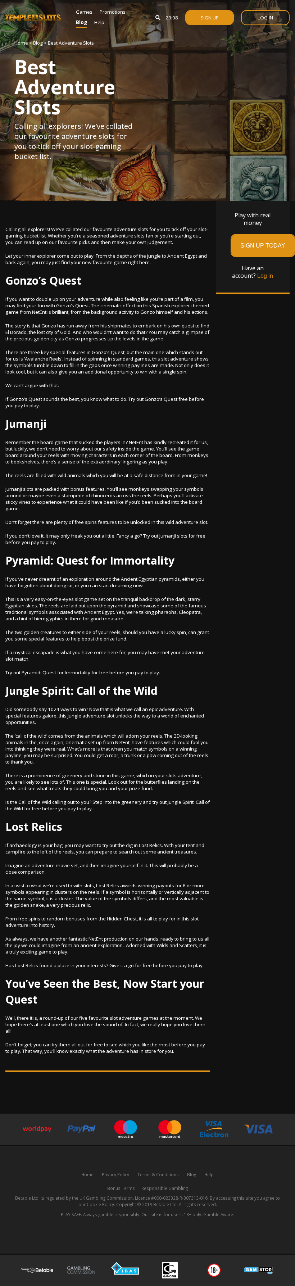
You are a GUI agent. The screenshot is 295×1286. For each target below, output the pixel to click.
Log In (265, 17)
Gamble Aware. (218, 1214)
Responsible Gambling (164, 1188)
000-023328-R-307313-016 (181, 1198)
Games (84, 12)
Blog (81, 22)
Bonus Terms (121, 1188)
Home (21, 43)
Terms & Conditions (158, 1174)
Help (99, 22)
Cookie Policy (100, 1204)
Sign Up (210, 17)
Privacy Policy (115, 1174)
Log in (265, 276)
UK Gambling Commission (106, 1198)
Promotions (113, 12)
